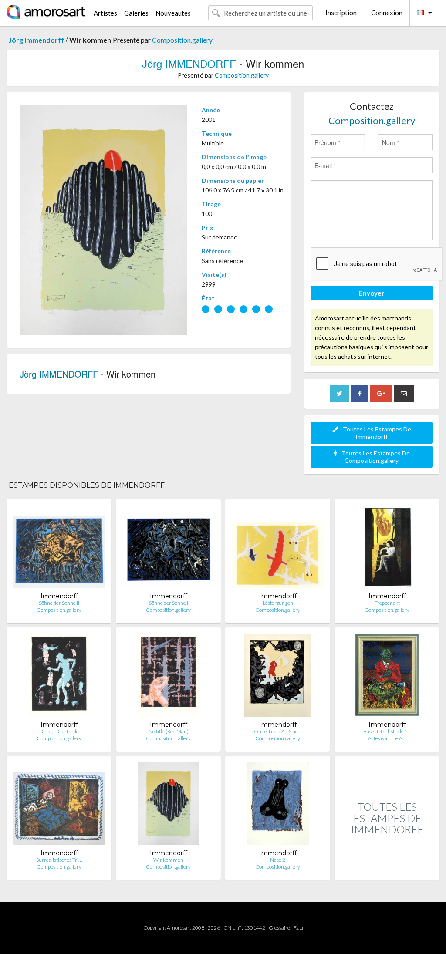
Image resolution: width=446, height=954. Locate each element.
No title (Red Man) (169, 731)
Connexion (386, 13)
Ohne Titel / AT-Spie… (277, 731)
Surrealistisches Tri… (59, 859)
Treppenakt (387, 603)
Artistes (105, 13)
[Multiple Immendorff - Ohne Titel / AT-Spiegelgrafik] (278, 677)
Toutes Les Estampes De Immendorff (377, 432)
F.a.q (298, 927)
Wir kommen (168, 859)
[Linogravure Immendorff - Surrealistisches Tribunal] (59, 806)
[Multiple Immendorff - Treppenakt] (387, 549)
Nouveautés (173, 13)
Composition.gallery (182, 40)
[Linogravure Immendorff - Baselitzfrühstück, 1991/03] (387, 677)
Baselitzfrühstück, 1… (387, 731)
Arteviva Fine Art (387, 738)
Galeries (136, 13)
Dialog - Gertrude (59, 731)
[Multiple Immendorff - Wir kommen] (168, 806)
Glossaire (279, 927)
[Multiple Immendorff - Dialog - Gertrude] (59, 677)
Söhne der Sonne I (168, 603)
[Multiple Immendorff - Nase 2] (278, 806)
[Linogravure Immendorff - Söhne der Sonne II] (59, 549)
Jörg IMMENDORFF (189, 63)
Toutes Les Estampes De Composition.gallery (375, 456)
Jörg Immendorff (36, 40)
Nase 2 (277, 859)
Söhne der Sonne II (59, 603)
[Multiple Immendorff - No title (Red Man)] (168, 677)
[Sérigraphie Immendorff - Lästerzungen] (278, 549)
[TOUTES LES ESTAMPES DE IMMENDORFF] (386, 871)
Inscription (341, 13)
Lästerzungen (278, 603)
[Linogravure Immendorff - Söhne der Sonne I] (168, 549)
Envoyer (371, 293)
